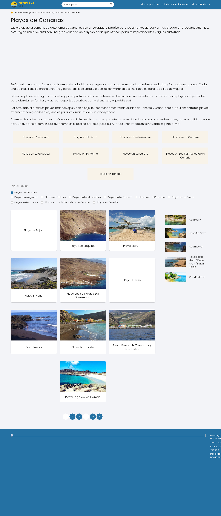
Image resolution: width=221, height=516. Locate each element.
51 (93, 416)
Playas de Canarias (25, 192)
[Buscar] (111, 4)
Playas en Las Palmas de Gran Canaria (67, 202)
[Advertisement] (110, 58)
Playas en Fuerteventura (86, 197)
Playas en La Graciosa (152, 197)
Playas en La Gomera (119, 197)
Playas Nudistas (201, 4)
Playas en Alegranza (26, 197)
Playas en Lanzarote (26, 202)
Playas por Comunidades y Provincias (163, 4)
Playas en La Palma (183, 197)
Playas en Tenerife (107, 202)
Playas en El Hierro (55, 197)
